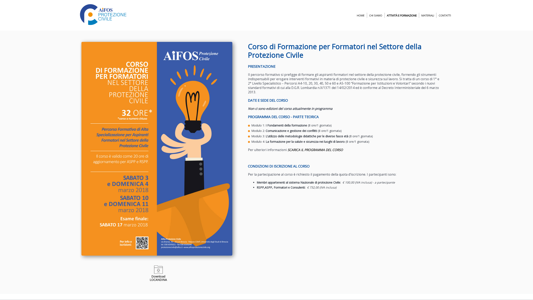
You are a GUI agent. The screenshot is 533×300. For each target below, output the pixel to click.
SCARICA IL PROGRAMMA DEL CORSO (315, 150)
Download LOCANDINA (158, 278)
